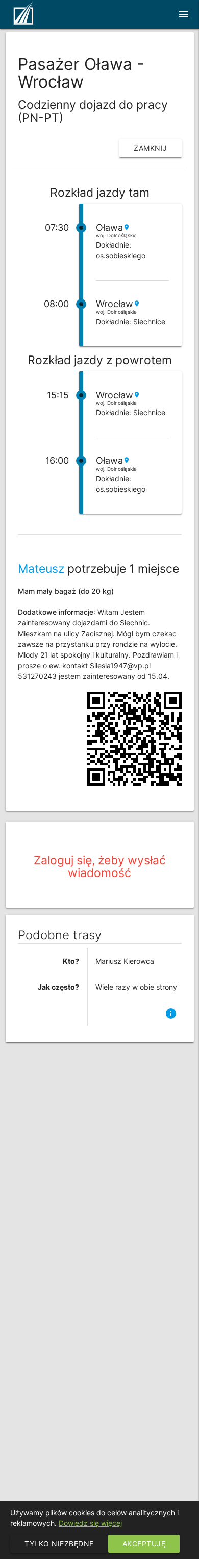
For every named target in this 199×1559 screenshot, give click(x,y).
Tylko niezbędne (59, 1543)
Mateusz (41, 569)
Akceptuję (144, 1543)
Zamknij (150, 148)
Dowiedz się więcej (90, 1523)
